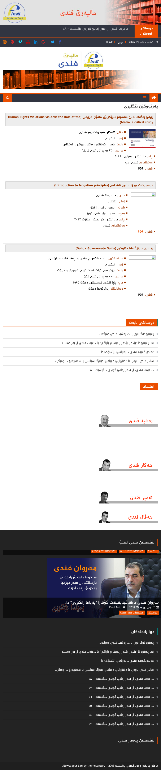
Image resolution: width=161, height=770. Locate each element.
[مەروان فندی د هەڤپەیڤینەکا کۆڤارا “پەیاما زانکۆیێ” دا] (82, 588)
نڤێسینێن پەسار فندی (136, 740)
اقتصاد (148, 386)
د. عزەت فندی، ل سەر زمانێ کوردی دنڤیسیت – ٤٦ (121, 697)
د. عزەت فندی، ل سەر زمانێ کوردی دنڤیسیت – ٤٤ (121, 715)
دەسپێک (152, 550)
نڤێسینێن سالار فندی (132, 550)
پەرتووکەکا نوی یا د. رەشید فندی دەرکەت (126, 334)
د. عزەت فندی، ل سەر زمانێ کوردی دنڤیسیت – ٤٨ (95, 28)
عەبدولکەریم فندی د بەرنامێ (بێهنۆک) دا (127, 352)
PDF (140, 231)
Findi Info (115, 607)
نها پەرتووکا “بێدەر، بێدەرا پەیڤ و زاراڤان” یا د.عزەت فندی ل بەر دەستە (108, 343)
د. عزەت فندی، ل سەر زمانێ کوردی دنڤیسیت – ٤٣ (121, 724)
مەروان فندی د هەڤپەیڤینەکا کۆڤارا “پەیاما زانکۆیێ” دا (112, 602)
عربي (120, 42)
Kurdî (109, 42)
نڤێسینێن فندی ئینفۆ (136, 542)
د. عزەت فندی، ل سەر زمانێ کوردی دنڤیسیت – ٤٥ (121, 706)
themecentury (96, 765)
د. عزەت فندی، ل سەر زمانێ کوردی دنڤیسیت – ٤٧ (121, 688)
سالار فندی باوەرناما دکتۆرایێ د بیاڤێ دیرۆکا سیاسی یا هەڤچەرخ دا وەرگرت (104, 361)
